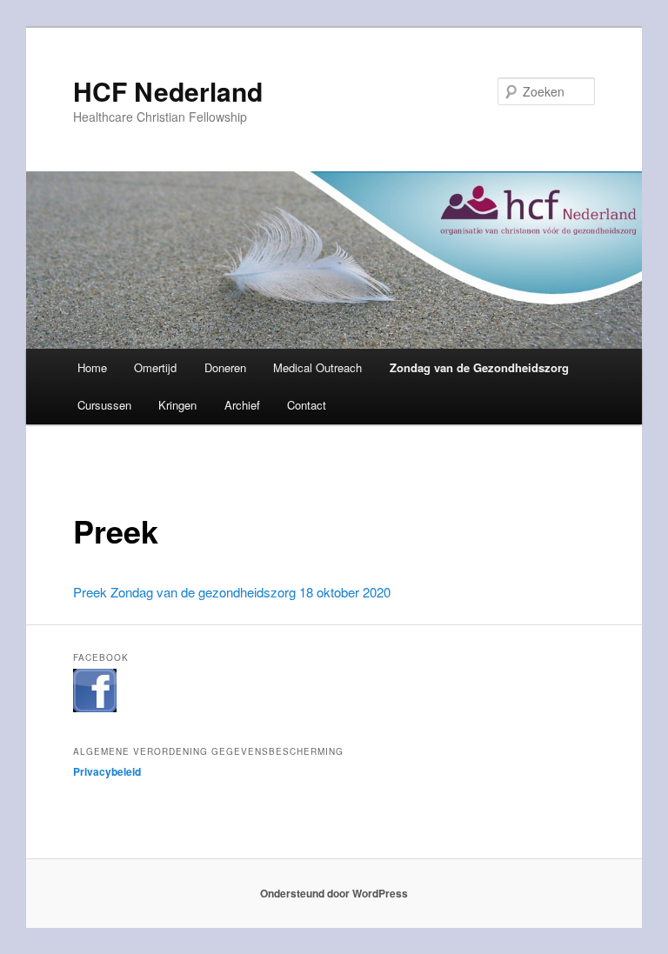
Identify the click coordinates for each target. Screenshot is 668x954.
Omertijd (155, 367)
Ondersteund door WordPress (334, 893)
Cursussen (104, 405)
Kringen (177, 405)
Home (92, 367)
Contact (306, 405)
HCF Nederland (168, 91)
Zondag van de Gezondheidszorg (479, 367)
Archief (242, 405)
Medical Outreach (317, 367)
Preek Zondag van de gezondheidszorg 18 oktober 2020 (232, 592)
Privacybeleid (107, 771)
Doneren (225, 367)
